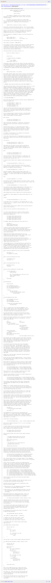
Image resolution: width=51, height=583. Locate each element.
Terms (11, 581)
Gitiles (6, 581)
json (49, 581)
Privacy (9, 581)
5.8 (22, 4)
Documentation (7, 6)
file (21, 8)
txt (46, 581)
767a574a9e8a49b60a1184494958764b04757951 (36, 4)
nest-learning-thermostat (15, 4)
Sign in (49, 1)
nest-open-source (5, 4)
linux (24, 4)
